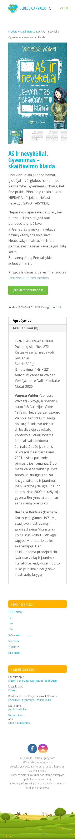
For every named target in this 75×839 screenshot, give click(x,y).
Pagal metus (26, 31)
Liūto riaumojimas (19, 723)
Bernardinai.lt (16, 715)
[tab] (37, 321)
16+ (10, 629)
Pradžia (12, 31)
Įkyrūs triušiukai (17, 709)
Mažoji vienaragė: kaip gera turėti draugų (32, 680)
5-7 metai (13, 641)
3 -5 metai (14, 635)
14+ (10, 623)
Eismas (12, 690)
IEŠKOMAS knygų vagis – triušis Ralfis (29, 700)
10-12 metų (15, 612)
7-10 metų (14, 647)
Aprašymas (22, 320)
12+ (38, 31)
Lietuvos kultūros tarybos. (28, 278)
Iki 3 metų (14, 653)
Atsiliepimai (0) (25, 328)
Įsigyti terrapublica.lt (28, 290)
